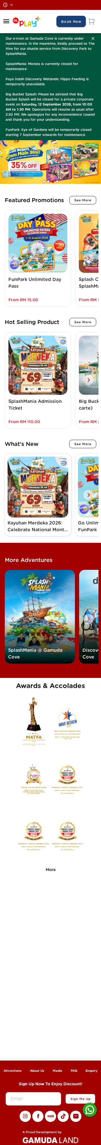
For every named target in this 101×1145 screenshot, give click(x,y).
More (51, 869)
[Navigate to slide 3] (52, 181)
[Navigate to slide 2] (48, 181)
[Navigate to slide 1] (43, 181)
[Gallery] (50, 163)
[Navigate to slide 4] (57, 181)
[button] (6, 21)
